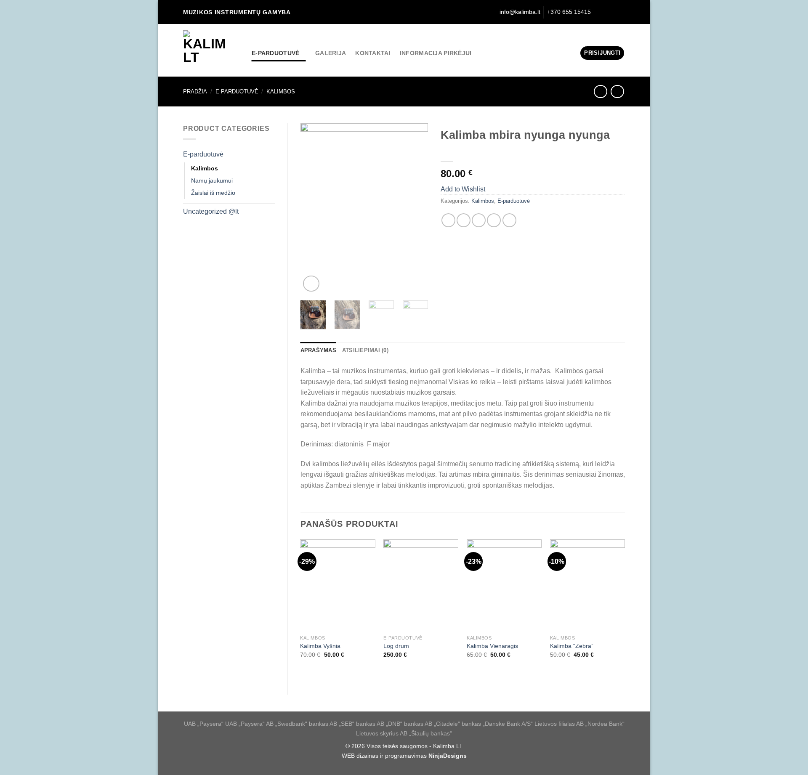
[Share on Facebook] (448, 220)
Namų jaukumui (212, 180)
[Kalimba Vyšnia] (337, 585)
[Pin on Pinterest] (494, 220)
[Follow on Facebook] (610, 11)
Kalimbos (280, 91)
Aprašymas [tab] (318, 350)
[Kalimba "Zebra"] (587, 585)
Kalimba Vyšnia (320, 645)
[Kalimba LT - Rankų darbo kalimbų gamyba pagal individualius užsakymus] (211, 50)
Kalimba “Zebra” (571, 645)
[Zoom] (311, 284)
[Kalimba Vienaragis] (504, 585)
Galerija (330, 53)
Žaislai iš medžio (213, 192)
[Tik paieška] (598, 12)
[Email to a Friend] (479, 220)
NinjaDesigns (447, 755)
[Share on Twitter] (463, 220)
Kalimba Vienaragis (492, 645)
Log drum (396, 645)
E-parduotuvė (275, 53)
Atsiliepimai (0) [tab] (365, 350)
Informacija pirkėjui (436, 53)
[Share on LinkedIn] (509, 220)
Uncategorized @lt (211, 211)
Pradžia (195, 91)
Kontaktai (373, 53)
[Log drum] (420, 585)
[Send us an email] (620, 11)
